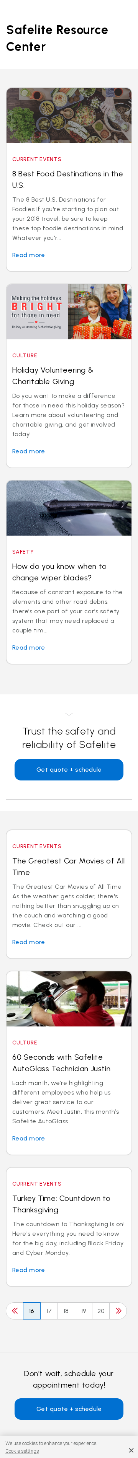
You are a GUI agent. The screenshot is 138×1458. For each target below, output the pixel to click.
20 (101, 1311)
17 (49, 1311)
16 (31, 1311)
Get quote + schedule (69, 769)
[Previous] (14, 1311)
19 (83, 1311)
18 (66, 1311)
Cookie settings (22, 1451)
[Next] (118, 1311)
